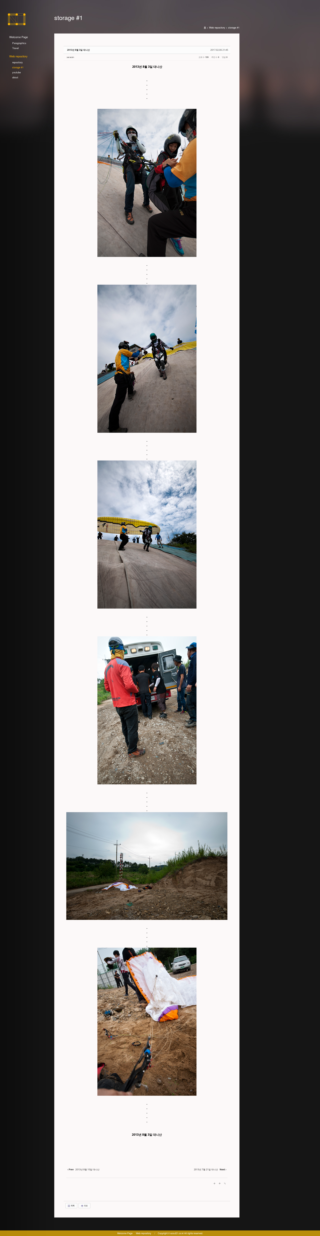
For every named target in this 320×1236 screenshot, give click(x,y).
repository (17, 62)
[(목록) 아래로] (219, 1183)
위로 (86, 1205)
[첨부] (224, 1183)
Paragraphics (19, 43)
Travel (15, 48)
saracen (70, 57)
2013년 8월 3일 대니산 (78, 49)
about (15, 77)
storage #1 (18, 67)
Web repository (217, 27)
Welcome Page (125, 1233)
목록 (72, 1205)
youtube (16, 72)
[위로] (214, 1183)
